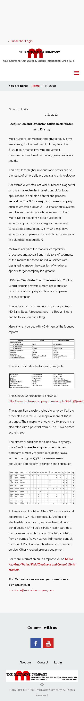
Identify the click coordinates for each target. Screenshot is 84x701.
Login (58, 662)
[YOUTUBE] (48, 643)
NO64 (42, 564)
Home (36, 85)
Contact (42, 662)
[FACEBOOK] (35, 643)
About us (25, 662)
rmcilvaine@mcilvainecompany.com (32, 590)
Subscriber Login (21, 41)
